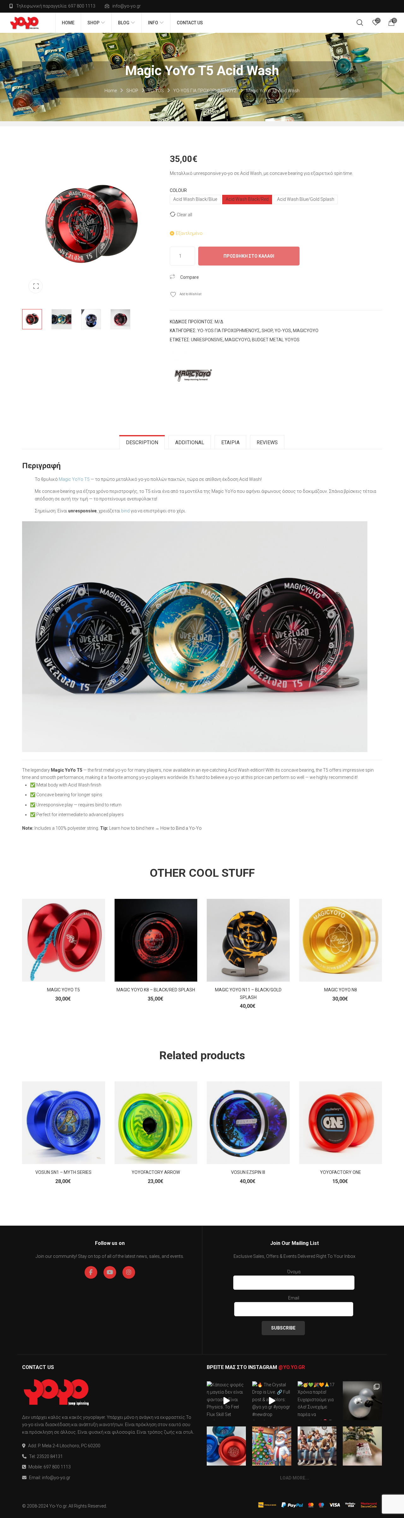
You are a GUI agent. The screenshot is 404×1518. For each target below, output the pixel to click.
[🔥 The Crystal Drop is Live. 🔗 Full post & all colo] (271, 1400)
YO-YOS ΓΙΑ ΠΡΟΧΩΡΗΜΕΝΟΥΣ (205, 90)
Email (293, 1297)
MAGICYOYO (305, 330)
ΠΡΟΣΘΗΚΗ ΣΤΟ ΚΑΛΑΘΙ (248, 256)
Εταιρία (230, 442)
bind (125, 510)
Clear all (184, 214)
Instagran (128, 1272)
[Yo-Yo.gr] (24, 23)
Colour (178, 190)
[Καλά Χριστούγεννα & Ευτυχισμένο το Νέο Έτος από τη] (271, 1446)
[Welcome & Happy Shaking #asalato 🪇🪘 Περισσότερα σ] (362, 1400)
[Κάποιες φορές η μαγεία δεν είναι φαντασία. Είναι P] (226, 1400)
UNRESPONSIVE (207, 339)
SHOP (132, 90)
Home (110, 90)
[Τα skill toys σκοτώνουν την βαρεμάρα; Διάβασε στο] (317, 1446)
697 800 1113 (57, 1466)
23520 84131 (50, 1456)
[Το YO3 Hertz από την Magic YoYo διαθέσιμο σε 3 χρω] (226, 1446)
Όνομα (293, 1271)
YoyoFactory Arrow (156, 1172)
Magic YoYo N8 (340, 989)
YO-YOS (156, 90)
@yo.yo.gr (291, 1367)
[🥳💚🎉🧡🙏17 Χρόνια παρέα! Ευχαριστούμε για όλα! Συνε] (317, 1400)
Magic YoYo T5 (74, 479)
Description (142, 442)
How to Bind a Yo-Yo (181, 828)
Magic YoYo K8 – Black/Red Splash (155, 989)
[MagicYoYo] (193, 373)
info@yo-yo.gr (126, 6)
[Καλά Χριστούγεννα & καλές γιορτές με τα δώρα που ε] (362, 1446)
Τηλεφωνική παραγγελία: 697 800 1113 (55, 6)
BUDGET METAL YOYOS (276, 339)
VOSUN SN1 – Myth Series (63, 1172)
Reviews (267, 442)
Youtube (110, 1272)
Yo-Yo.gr (58, 1506)
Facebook (91, 1272)
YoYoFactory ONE (340, 1172)
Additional (189, 442)
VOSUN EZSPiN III (248, 1172)
